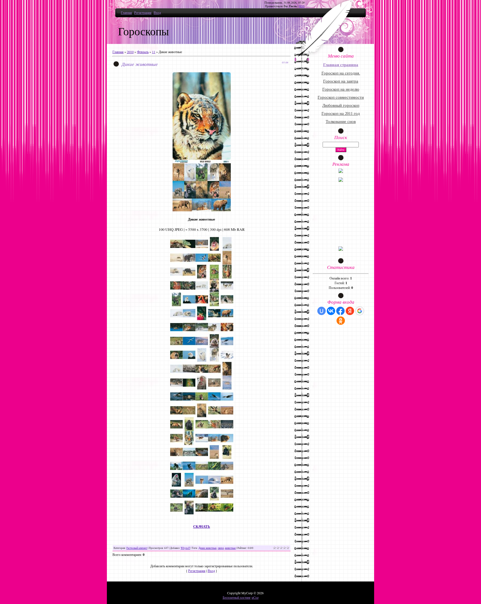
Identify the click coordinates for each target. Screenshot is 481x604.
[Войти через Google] (359, 310)
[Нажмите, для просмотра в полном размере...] (202, 209)
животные (230, 548)
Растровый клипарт (136, 548)
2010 (130, 51)
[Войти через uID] (321, 311)
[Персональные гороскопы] (340, 180)
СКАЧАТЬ (201, 526)
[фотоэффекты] (340, 171)
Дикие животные (207, 548)
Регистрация (142, 12)
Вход (157, 12)
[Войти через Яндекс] (350, 311)
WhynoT (185, 548)
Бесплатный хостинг (237, 597)
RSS (302, 6)
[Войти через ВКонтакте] (331, 311)
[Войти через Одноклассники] (341, 320)
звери (221, 548)
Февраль (143, 51)
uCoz (255, 597)
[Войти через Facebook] (340, 311)
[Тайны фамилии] (340, 249)
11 (153, 51)
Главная (126, 12)
